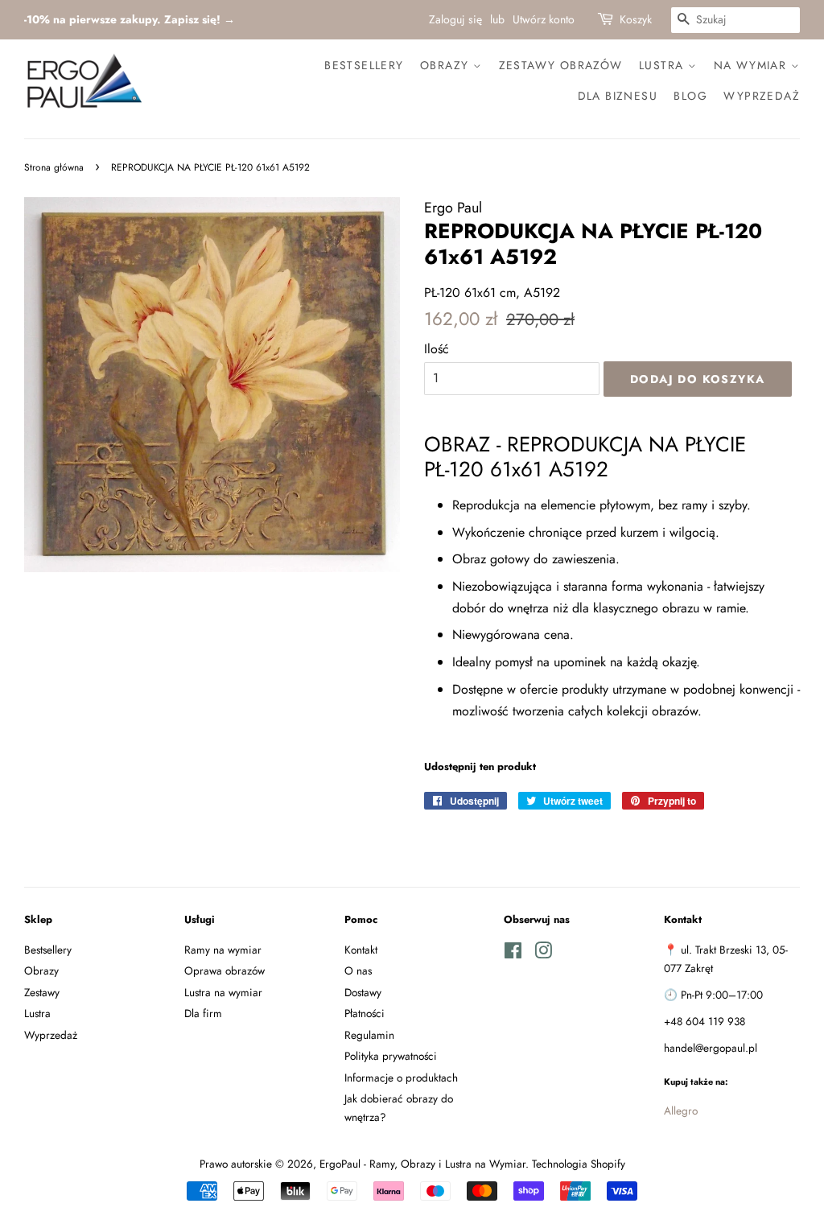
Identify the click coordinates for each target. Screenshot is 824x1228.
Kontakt (360, 950)
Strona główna (54, 167)
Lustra (663, 65)
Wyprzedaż (761, 96)
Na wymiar (752, 65)
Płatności (364, 1013)
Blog (690, 96)
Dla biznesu (617, 96)
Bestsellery (363, 65)
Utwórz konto (544, 19)
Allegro (681, 1110)
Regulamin (369, 1035)
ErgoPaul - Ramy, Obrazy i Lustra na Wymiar (422, 1164)
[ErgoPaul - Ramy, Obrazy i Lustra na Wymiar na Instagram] (543, 954)
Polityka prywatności (390, 1056)
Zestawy (42, 992)
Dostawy (362, 992)
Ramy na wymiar (223, 950)
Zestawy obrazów (561, 65)
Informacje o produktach (401, 1077)
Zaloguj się (455, 19)
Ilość (436, 349)
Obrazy (446, 65)
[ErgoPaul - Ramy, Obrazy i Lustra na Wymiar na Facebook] (513, 954)
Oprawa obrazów (224, 970)
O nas (358, 970)
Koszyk (636, 19)
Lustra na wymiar (223, 992)
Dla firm (203, 1013)
